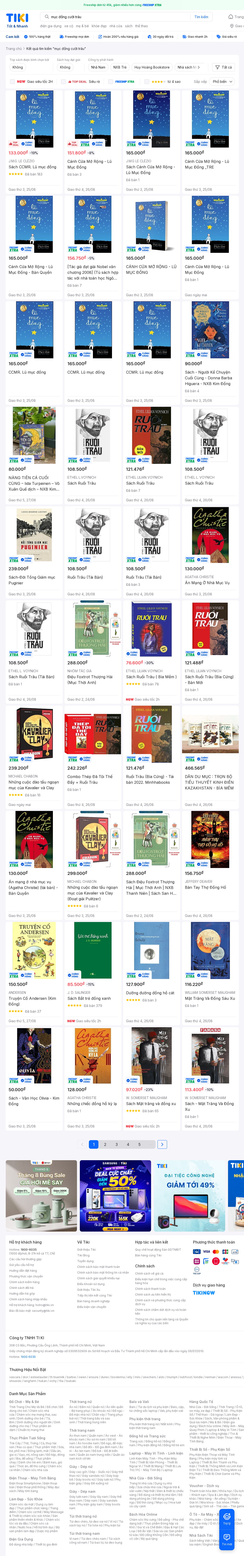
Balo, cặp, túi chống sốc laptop (156, 1409)
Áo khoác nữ (101, 1411)
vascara (14, 1377)
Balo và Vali (139, 1402)
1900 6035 (28, 1357)
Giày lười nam (78, 1496)
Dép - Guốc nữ (99, 1472)
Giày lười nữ (105, 1479)
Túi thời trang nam (84, 1533)
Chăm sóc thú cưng (142, 1519)
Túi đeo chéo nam (93, 1538)
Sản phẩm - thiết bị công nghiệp (216, 1431)
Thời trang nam (82, 1430)
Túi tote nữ (94, 1525)
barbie (71, 1377)
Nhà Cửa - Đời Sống (145, 1478)
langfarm (30, 1381)
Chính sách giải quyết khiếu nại (98, 1278)
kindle (198, 1377)
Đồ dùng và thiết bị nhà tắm (157, 1495)
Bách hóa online (210, 1426)
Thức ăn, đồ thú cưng (31, 1466)
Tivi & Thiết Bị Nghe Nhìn (213, 1435)
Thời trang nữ (80, 1402)
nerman (210, 1377)
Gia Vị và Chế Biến (149, 1527)
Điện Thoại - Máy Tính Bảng (32, 1478)
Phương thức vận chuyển (26, 1276)
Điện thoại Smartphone (25, 1483)
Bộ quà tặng (149, 1538)
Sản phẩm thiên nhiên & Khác (33, 1517)
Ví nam (74, 1538)
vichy (53, 1381)
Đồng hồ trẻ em (173, 1445)
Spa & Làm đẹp (218, 1495)
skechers (149, 1377)
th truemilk (57, 1377)
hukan (43, 1381)
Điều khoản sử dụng (91, 1284)
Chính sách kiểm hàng (24, 1282)
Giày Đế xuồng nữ (96, 1483)
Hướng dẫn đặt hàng (23, 1270)
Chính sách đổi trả (21, 1288)
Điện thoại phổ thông (31, 1487)
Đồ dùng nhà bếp (21, 1544)
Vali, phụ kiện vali (171, 1411)
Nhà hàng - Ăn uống (212, 1498)
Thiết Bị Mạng (153, 1466)
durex (105, 1377)
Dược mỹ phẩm (47, 1531)
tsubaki (71, 1381)
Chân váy (98, 1414)
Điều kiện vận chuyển (91, 1307)
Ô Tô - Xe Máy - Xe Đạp (209, 1514)
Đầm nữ (85, 1407)
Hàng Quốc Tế (201, 1402)
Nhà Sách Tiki (201, 1535)
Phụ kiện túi (112, 1525)
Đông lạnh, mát (38, 1451)
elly (129, 1377)
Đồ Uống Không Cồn (154, 1535)
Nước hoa (24, 1527)
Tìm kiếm (201, 17)
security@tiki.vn (43, 1311)
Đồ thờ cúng (145, 1502)
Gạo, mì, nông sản (31, 1454)
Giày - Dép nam (82, 1491)
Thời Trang (226, 1407)
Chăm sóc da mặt (21, 1504)
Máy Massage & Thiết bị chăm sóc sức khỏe (36, 1514)
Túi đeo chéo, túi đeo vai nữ (88, 1521)
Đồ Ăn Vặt (144, 1531)
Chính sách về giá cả (149, 1273)
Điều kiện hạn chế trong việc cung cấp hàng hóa (161, 1281)
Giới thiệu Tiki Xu (88, 1289)
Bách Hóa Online (143, 1514)
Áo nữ (73, 1407)
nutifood (186, 1377)
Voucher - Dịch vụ (204, 1486)
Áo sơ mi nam (96, 1439)
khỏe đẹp (99, 26)
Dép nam (91, 1500)
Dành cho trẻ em (29, 1462)
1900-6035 (29, 1249)
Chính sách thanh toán (150, 1289)
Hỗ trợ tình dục (44, 1527)
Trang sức (136, 1441)
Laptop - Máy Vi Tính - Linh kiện (156, 1453)
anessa (236, 1377)
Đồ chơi (52, 1407)
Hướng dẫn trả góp (22, 1293)
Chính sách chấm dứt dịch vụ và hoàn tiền (160, 1311)
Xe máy (202, 1523)
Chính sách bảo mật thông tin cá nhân (103, 1272)
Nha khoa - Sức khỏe (214, 1502)
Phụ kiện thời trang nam (154, 1426)
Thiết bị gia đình (46, 1544)
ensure (93, 1377)
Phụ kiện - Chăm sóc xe (205, 1519)
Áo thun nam (77, 1435)
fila (61, 1381)
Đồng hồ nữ (153, 1441)
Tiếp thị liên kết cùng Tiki (94, 1295)
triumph (172, 1377)
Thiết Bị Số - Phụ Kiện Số (209, 1449)
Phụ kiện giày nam (90, 1504)
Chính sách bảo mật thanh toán (98, 1267)
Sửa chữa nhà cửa (149, 1487)
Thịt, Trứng (30, 1443)
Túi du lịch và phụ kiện (153, 1407)
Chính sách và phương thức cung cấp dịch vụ (160, 1302)
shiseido (15, 1381)
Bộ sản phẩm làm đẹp (34, 1529)
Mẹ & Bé (215, 1422)
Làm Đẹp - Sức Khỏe (26, 1499)
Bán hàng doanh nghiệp (93, 1301)
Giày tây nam (99, 1496)
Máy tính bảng (28, 1491)
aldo (161, 1377)
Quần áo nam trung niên (94, 1454)
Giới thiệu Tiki (86, 1249)
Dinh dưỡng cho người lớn (34, 1422)
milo (138, 1377)
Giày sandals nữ (93, 1475)
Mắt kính (167, 1424)
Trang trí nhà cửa (140, 1483)
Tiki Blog (83, 1255)
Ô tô (213, 1523)
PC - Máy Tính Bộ (148, 1470)
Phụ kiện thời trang (144, 1419)
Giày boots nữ (85, 1479)
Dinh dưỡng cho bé (30, 1418)
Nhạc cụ (161, 1502)
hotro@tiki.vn (45, 1305)
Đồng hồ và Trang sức (147, 1436)
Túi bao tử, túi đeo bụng (106, 1542)
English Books (213, 1544)
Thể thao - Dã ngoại (209, 1414)
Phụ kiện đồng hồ (149, 1445)
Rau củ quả (24, 1447)
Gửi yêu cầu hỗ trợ (21, 1265)
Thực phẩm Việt (45, 1447)
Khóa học (225, 1491)
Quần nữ (98, 1407)
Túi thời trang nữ (83, 1516)
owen (82, 1377)
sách (128, 26)
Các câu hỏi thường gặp (25, 1259)
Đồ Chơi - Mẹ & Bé (24, 1402)
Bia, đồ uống (24, 1458)
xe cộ (68, 26)
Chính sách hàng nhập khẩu (28, 1299)
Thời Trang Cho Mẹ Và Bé (26, 1407)
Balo (132, 1407)
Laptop (168, 1470)
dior (25, 1377)
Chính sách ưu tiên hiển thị (153, 1294)
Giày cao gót (78, 1472)
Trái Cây (15, 1443)
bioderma (118, 1377)
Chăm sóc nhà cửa (35, 1470)
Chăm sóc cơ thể (29, 1512)
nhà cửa (116, 26)
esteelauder (39, 1377)
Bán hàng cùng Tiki (148, 1255)
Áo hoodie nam (88, 1443)
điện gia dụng (50, 26)
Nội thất (149, 1491)
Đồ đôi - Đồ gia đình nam (100, 1447)
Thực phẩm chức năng (32, 1508)
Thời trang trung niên (91, 1422)
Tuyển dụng (85, 1261)
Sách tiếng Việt (199, 1540)
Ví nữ (113, 1521)
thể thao (141, 26)
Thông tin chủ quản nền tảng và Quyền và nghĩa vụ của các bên (161, 1321)
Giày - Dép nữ (80, 1467)
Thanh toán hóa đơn (203, 1491)
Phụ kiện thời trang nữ (144, 1424)
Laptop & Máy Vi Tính (221, 1430)
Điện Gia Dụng (21, 1539)
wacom (223, 1377)
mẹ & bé (82, 26)
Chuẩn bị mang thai (31, 1430)
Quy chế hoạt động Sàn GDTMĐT (158, 1249)
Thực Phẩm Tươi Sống (27, 1438)
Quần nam (96, 1435)
